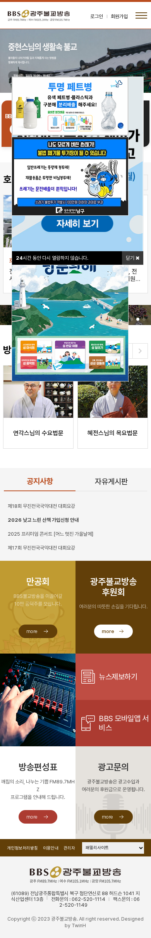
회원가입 (119, 16)
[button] (131, 319)
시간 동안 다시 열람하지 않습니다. (52, 258)
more (32, 631)
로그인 (96, 16)
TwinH (79, 925)
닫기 (131, 258)
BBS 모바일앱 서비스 (123, 723)
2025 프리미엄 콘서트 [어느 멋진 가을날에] (50, 534)
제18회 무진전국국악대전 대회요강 (41, 506)
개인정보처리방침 (22, 848)
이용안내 (50, 848)
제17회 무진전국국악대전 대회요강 (41, 548)
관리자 (69, 848)
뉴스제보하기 (118, 676)
